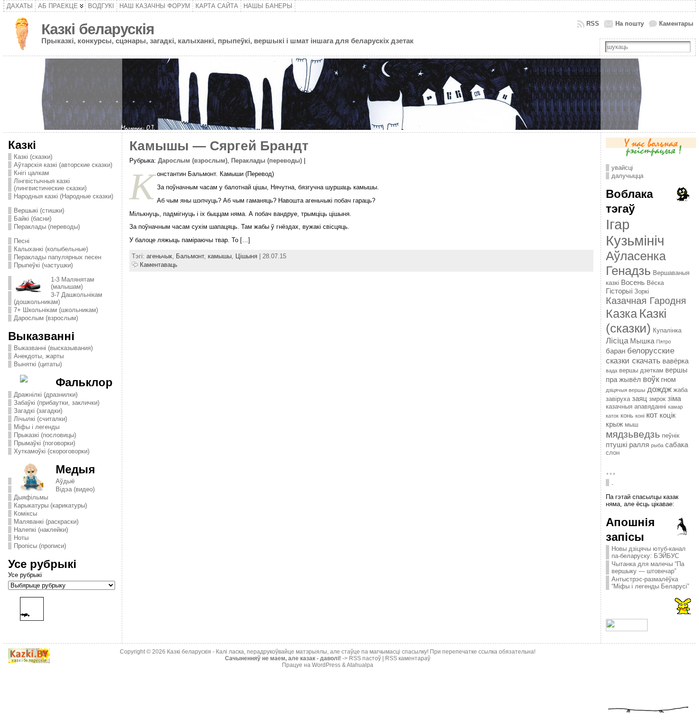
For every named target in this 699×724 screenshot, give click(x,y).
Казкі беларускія (97, 29)
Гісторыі (619, 291)
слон (613, 452)
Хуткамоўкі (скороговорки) (51, 451)
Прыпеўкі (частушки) (43, 265)
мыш (631, 424)
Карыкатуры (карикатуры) (50, 505)
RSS (592, 23)
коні (639, 416)
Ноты (21, 537)
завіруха (618, 398)
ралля (639, 444)
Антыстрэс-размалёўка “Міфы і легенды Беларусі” (650, 583)
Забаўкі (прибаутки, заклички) (56, 402)
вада (611, 370)
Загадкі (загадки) (38, 410)
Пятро (663, 341)
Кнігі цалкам (31, 172)
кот (652, 415)
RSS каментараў (407, 658)
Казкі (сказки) (33, 156)
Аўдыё (65, 481)
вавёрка (675, 361)
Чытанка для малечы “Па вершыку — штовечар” (648, 567)
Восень (633, 282)
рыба (657, 445)
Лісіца (617, 340)
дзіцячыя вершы (625, 390)
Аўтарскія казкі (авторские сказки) (63, 164)
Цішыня (246, 256)
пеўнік (671, 435)
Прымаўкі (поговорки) (44, 443)
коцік (668, 415)
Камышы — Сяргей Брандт (219, 145)
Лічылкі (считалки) (40, 418)
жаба (680, 389)
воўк (651, 379)
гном (668, 379)
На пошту (629, 23)
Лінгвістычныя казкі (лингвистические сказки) (50, 184)
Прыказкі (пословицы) (45, 435)
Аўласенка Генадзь (636, 263)
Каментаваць (158, 264)
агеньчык (159, 256)
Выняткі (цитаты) (38, 364)
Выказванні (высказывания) (53, 348)
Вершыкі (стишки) (39, 210)
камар (675, 407)
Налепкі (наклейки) (41, 529)
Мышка (642, 341)
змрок (657, 398)
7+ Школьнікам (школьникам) (56, 309)
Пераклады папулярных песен (57, 257)
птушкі (616, 444)
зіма (674, 398)
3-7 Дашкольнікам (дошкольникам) (58, 298)
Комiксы (25, 513)
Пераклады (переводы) (47, 226)
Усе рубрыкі (25, 574)
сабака (676, 444)
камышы (220, 256)
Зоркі (641, 291)
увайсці (622, 167)
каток (612, 416)
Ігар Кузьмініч (635, 232)
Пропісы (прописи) (40, 545)
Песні (21, 241)
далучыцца (627, 175)
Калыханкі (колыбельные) (51, 249)
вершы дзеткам (641, 370)
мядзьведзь (633, 434)
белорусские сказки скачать (640, 355)
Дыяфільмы (31, 497)
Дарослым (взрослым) (46, 318)
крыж (614, 424)
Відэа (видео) (75, 489)
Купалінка (667, 330)
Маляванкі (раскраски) (46, 521)
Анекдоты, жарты (39, 356)
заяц (639, 398)
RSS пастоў (365, 658)
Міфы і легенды (36, 426)
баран (615, 351)
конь (627, 415)
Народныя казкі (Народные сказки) (63, 196)
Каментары (676, 23)
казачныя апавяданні (636, 406)
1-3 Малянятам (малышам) (72, 283)
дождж (659, 389)
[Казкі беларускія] (349, 94)
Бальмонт (190, 256)
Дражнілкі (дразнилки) (46, 394)
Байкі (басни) (32, 218)
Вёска (655, 282)
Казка (621, 313)
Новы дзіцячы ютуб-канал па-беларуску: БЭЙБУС (649, 552)
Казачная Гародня (646, 300)
